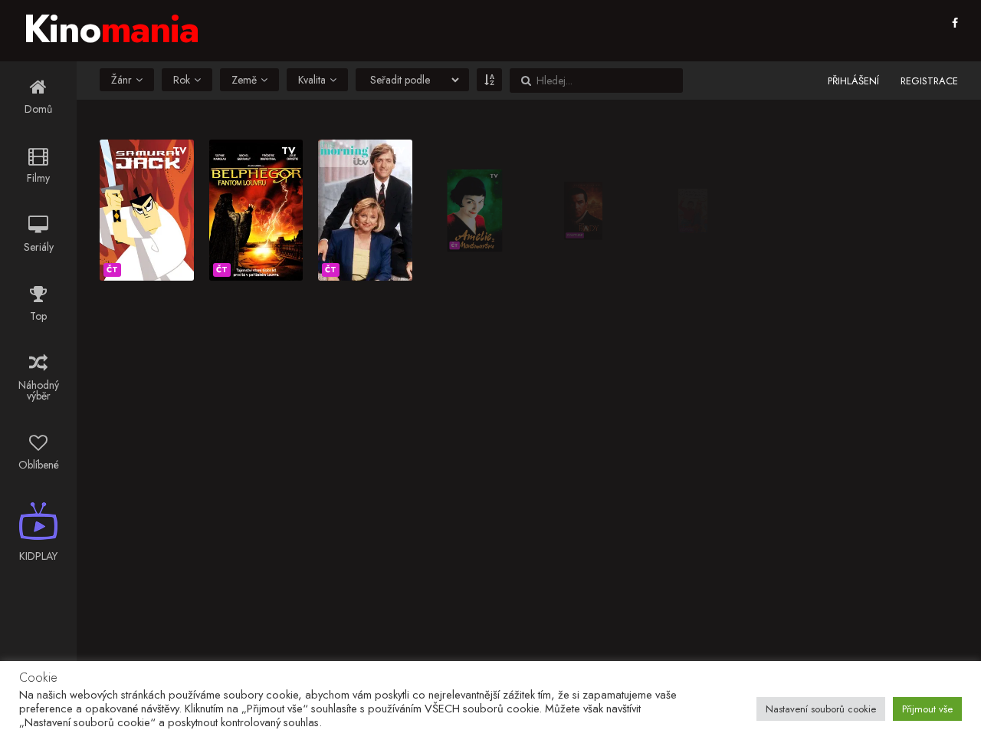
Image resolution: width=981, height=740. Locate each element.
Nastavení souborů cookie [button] (821, 709)
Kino (110, 29)
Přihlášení (853, 81)
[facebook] (955, 23)
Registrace (929, 81)
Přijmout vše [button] (927, 709)
